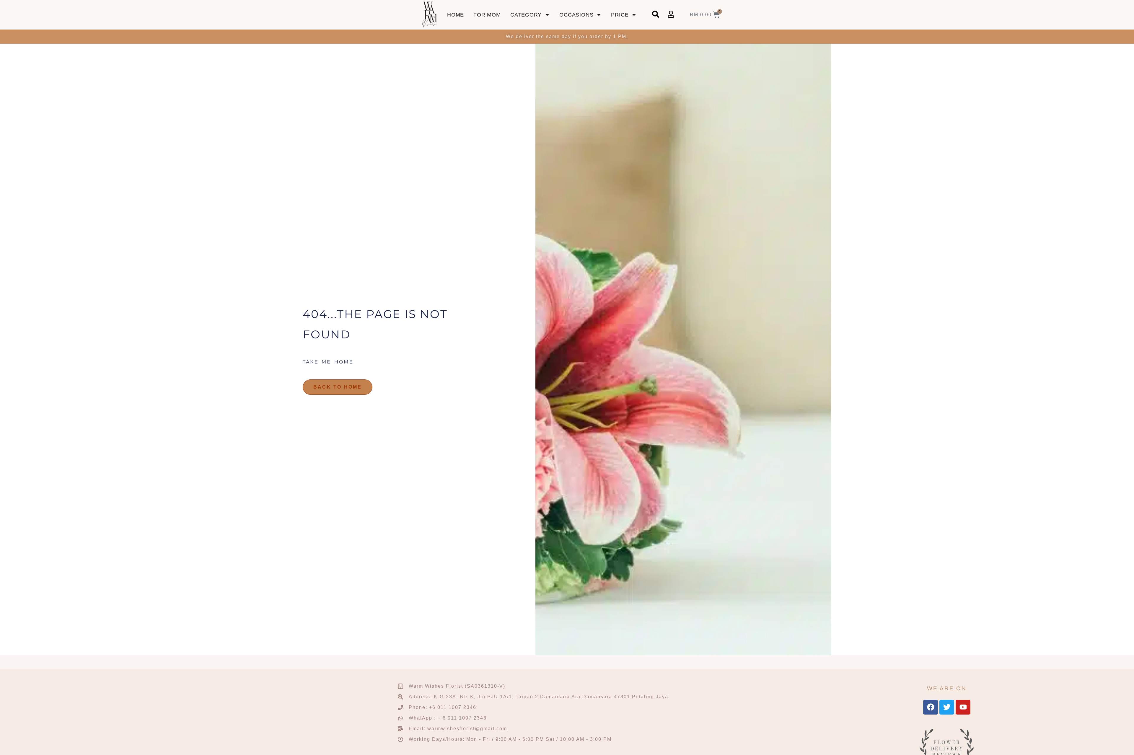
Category (526, 15)
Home (455, 15)
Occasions (576, 15)
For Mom (487, 15)
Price (619, 15)
